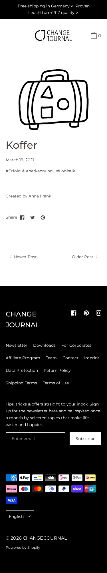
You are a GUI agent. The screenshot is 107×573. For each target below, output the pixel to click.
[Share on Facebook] (22, 217)
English (16, 516)
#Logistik (65, 170)
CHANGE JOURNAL (45, 538)
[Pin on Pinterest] (43, 217)
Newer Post (25, 256)
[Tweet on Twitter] (32, 217)
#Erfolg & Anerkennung (29, 170)
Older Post (83, 256)
